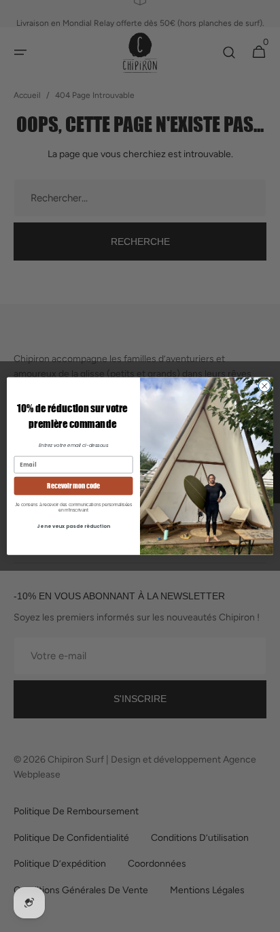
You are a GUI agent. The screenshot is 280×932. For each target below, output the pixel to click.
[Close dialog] (264, 386)
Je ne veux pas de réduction (73, 525)
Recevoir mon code (73, 485)
